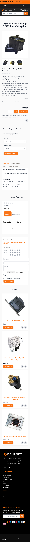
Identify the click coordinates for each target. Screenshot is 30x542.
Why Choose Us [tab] (13, 166)
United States (23, 6)
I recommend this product (13, 278)
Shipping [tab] (5, 166)
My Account (5, 495)
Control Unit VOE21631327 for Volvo (15, 436)
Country (6, 138)
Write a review (7, 213)
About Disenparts (7, 475)
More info (6, 208)
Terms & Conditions (7, 479)
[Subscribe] (22, 516)
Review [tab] (13, 163)
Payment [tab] (18, 163)
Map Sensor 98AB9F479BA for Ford (15, 321)
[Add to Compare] (25, 327)
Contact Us (5, 499)
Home (3, 18)
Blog (4, 481)
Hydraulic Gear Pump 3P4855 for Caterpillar (16, 18)
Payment (5, 483)
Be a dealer (5, 501)
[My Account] (23, 10)
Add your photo (5, 273)
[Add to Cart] (16, 111)
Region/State (8, 145)
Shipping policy (6, 485)
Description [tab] (6, 163)
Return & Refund (7, 487)
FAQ (4, 503)
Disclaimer (5, 497)
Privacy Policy (6, 477)
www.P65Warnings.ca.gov (9, 95)
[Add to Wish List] (26, 120)
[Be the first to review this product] (15, 74)
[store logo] (9, 10)
